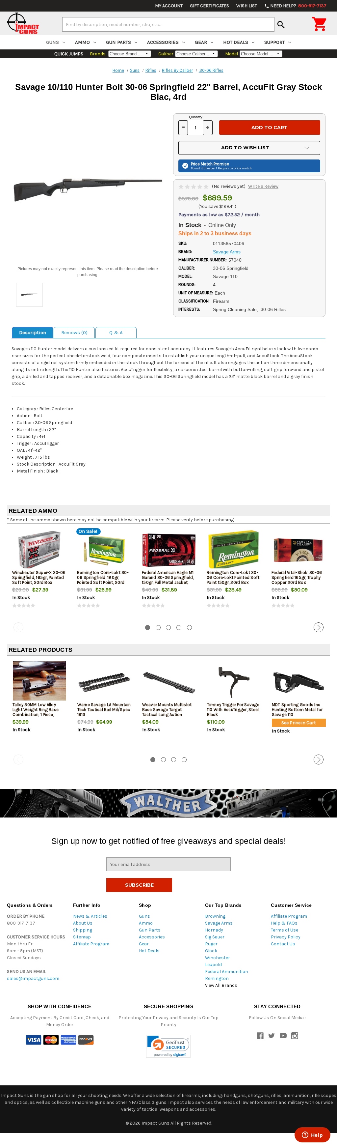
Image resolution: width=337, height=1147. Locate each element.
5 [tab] (189, 627)
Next (319, 627)
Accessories (163, 42)
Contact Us (283, 944)
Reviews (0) (74, 332)
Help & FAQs (284, 923)
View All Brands (221, 985)
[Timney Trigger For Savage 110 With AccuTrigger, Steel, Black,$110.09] (234, 682)
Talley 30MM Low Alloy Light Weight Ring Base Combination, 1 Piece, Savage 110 (36, 712)
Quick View (39, 550)
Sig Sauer (214, 937)
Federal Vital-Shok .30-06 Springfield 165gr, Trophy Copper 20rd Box (297, 577)
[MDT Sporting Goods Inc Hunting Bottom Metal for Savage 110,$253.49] (298, 682)
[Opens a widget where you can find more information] (312, 1135)
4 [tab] (178, 627)
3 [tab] (168, 627)
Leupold (213, 964)
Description (32, 332)
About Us (82, 923)
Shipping (82, 930)
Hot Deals (235, 42)
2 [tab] (158, 627)
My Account (169, 6)
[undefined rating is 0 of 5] (194, 186)
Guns (52, 42)
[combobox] (168, 24)
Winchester (217, 958)
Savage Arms (219, 923)
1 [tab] (147, 627)
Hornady (214, 930)
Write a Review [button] (263, 186)
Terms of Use (284, 930)
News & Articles (90, 916)
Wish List (246, 6)
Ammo (82, 42)
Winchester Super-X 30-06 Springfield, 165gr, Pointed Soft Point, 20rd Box (38, 577)
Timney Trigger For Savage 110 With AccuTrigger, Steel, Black (233, 709)
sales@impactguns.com (33, 978)
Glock (211, 951)
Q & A (116, 332)
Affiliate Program (91, 944)
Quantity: (196, 117)
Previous (18, 627)
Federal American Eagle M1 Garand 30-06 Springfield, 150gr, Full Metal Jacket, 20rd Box (168, 580)
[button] (168, 1046)
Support (274, 42)
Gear (201, 42)
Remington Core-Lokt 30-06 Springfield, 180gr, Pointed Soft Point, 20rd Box (103, 580)
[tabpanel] (39, 574)
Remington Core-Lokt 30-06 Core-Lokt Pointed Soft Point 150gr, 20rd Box (233, 577)
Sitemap (82, 937)
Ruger (211, 944)
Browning (215, 916)
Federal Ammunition (226, 971)
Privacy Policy (285, 937)
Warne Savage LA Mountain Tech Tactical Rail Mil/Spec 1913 (104, 709)
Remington (217, 978)
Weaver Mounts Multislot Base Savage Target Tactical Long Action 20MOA (167, 712)
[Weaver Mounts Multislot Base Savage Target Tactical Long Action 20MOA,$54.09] (169, 682)
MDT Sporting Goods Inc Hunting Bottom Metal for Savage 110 (297, 709)
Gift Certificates (209, 6)
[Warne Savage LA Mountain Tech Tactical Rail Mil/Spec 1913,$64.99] (104, 682)
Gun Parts (118, 42)
